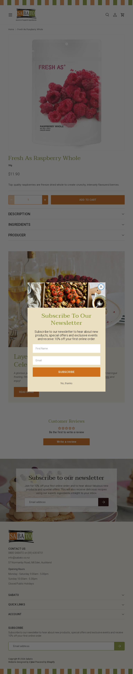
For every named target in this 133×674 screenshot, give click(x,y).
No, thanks (66, 383)
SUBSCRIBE (66, 372)
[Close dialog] (101, 287)
